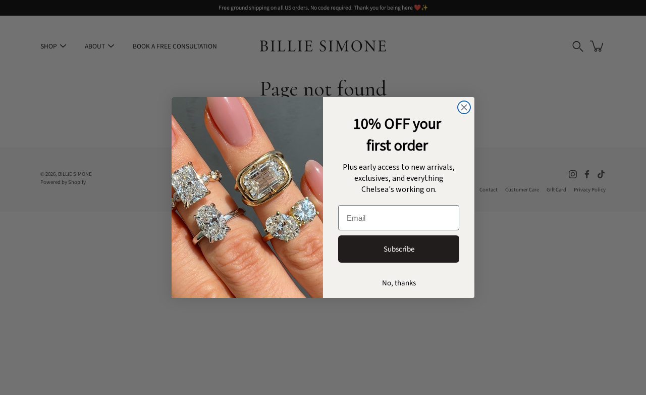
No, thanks (399, 283)
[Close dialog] (464, 107)
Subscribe (399, 249)
